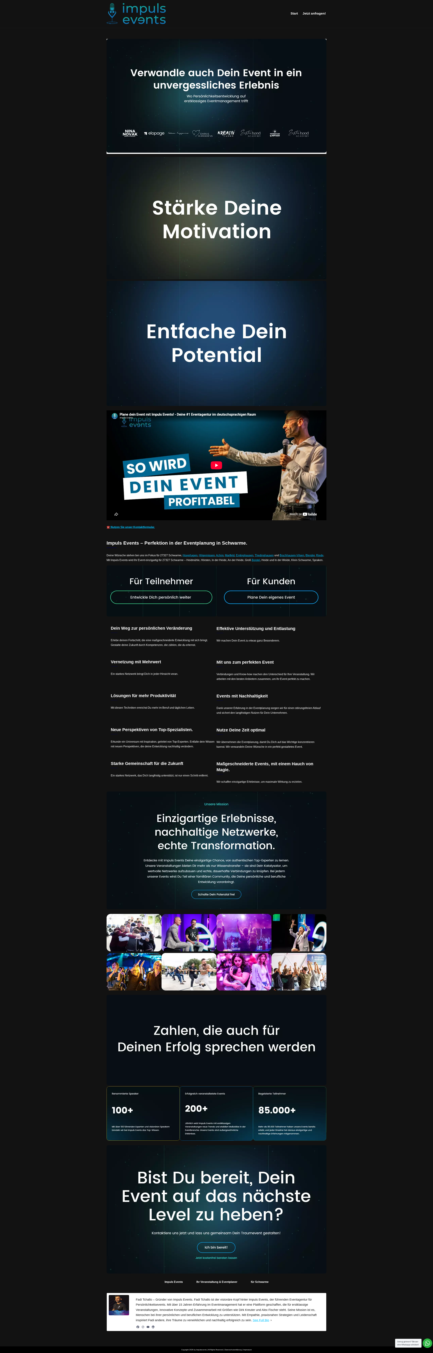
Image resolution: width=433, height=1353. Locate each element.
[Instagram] (143, 1327)
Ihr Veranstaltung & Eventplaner (216, 1281)
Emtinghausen (244, 555)
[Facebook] (138, 1327)
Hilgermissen (207, 555)
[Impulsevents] (136, 13)
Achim (220, 555)
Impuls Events (174, 1281)
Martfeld (230, 555)
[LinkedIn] (153, 1327)
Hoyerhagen (190, 555)
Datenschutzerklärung (233, 1350)
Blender (310, 555)
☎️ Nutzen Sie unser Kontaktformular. (131, 527)
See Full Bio (261, 1320)
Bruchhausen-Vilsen (292, 555)
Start (294, 13)
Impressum (247, 1350)
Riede (319, 555)
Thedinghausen (264, 555)
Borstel (256, 560)
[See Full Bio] (271, 1320)
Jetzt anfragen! (314, 13)
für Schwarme (260, 1281)
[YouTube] (148, 1327)
